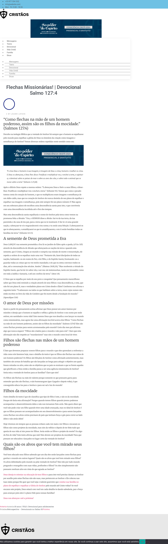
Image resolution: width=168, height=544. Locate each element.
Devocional (11, 47)
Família (10, 52)
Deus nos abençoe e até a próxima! (18, 498)
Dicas (9, 55)
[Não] (147, 542)
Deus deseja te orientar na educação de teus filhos (25, 474)
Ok (142, 541)
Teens (9, 44)
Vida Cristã (11, 50)
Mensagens (11, 41)
